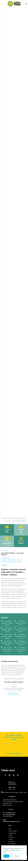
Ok (6, 856)
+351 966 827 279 (10, 812)
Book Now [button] (4, 565)
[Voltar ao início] (14, 3)
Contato (10, 839)
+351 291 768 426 (8, 816)
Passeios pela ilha (12, 831)
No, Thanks (16, 856)
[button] (26, 3)
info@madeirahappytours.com (11, 821)
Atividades (4, 550)
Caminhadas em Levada (12, 834)
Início (9, 828)
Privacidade (11, 841)
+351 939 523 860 (10, 814)
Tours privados (11, 843)
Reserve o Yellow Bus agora (14, 753)
